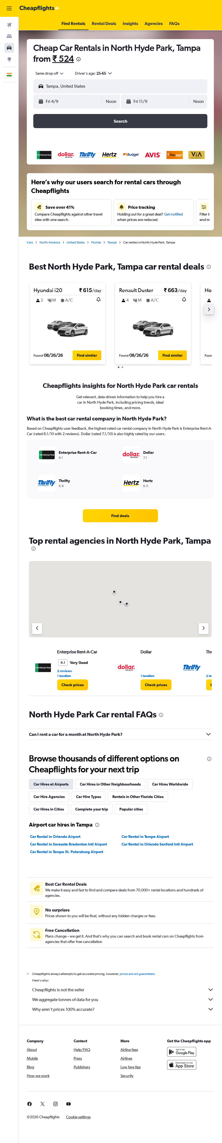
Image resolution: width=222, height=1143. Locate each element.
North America (50, 242)
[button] (9, 8)
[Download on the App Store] (181, 1065)
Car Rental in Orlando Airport (55, 836)
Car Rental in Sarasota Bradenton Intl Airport (68, 844)
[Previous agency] (37, 628)
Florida (96, 242)
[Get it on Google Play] (181, 1052)
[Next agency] (203, 628)
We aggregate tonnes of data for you (65, 999)
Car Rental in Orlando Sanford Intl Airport (157, 844)
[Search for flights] (9, 25)
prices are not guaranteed (137, 974)
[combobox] (49, 73)
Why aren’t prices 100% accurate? (63, 1009)
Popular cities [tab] (131, 809)
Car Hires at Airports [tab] (51, 784)
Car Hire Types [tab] (88, 796)
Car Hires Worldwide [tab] (170, 784)
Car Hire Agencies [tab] (49, 796)
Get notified (173, 214)
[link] (120, 515)
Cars (30, 242)
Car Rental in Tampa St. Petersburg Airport (66, 852)
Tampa (112, 242)
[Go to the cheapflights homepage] (39, 8)
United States (76, 242)
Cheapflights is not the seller (58, 989)
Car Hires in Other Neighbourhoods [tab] (110, 784)
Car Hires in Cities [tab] (49, 809)
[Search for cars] (9, 47)
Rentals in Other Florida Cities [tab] (138, 796)
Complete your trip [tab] (91, 809)
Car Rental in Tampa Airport (145, 836)
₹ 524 (63, 58)
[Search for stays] (9, 36)
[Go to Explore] (9, 59)
